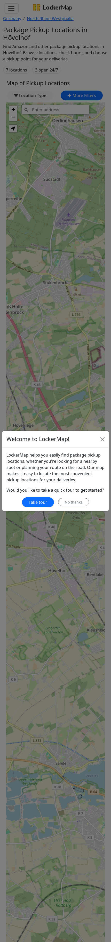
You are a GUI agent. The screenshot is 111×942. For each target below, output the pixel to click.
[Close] (102, 439)
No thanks (73, 502)
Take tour (38, 502)
